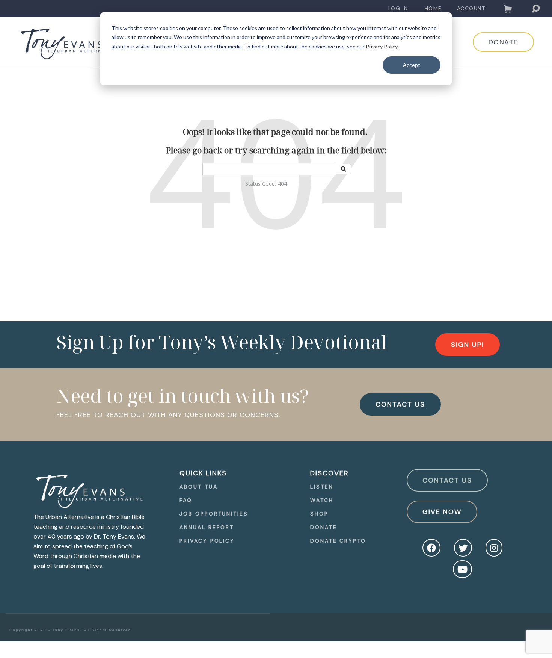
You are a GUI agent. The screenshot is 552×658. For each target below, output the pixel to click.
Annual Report (206, 527)
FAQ (185, 500)
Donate (323, 527)
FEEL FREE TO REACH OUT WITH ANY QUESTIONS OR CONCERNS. (168, 414)
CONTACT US (400, 404)
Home (433, 8)
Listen (321, 486)
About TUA (198, 486)
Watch (321, 500)
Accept (411, 65)
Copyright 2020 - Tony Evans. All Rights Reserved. (71, 630)
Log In (398, 8)
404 (282, 183)
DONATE (503, 42)
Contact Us (447, 480)
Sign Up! (467, 344)
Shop (319, 513)
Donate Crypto (338, 540)
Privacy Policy (381, 46)
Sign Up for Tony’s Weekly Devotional (221, 342)
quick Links (203, 473)
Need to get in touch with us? (182, 395)
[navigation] (398, 8)
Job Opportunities (213, 513)
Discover (329, 473)
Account (471, 8)
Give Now (442, 511)
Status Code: (260, 183)
